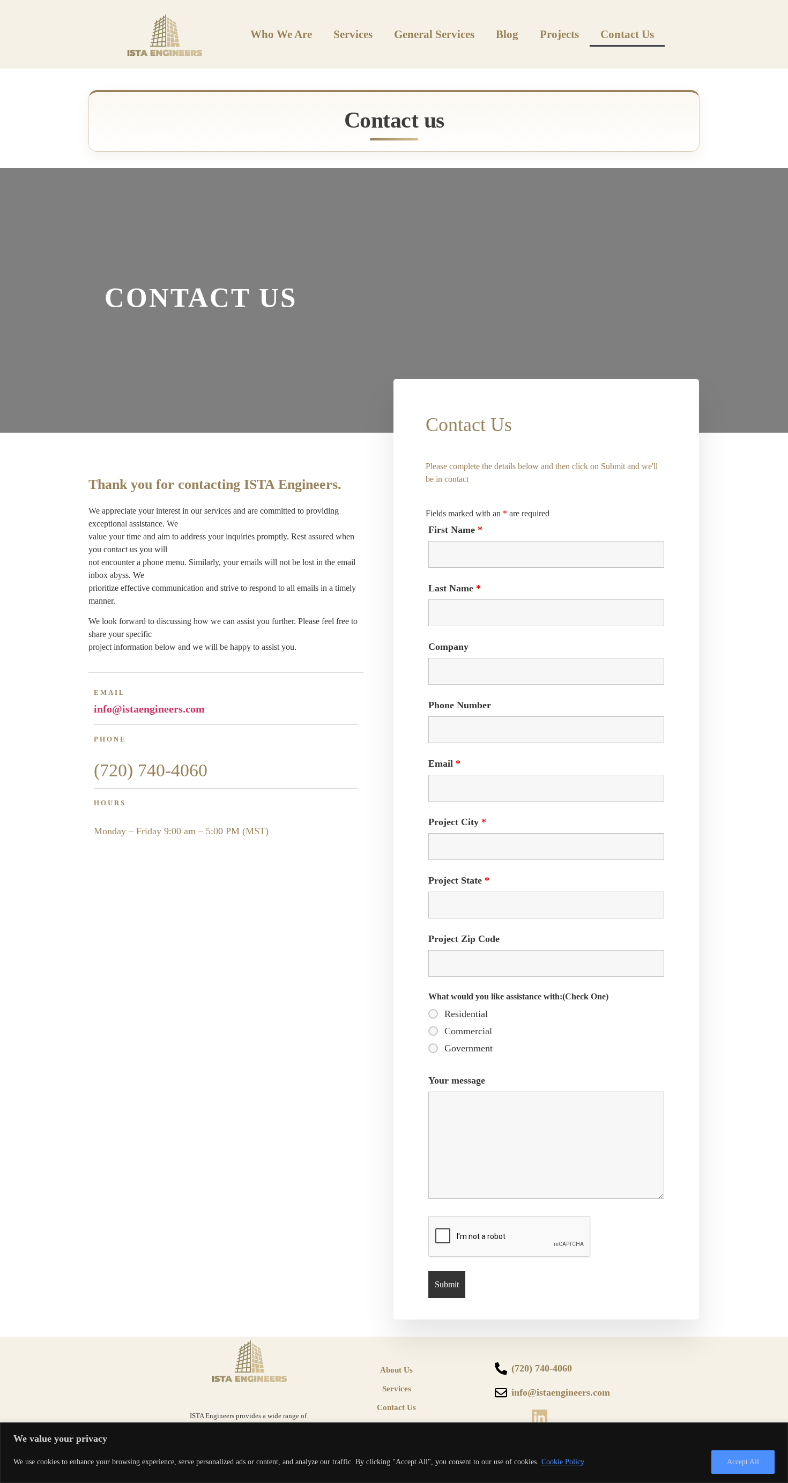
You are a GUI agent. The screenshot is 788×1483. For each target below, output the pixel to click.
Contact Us (627, 34)
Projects (559, 34)
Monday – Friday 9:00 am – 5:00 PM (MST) (181, 831)
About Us (396, 1370)
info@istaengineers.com (149, 709)
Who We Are (281, 34)
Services (353, 34)
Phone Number (459, 705)
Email (444, 763)
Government (468, 1048)
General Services (434, 34)
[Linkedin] (539, 1417)
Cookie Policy (562, 1462)
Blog (507, 34)
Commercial (468, 1031)
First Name (455, 529)
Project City (457, 822)
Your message (456, 1080)
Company (448, 646)
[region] (394, 1452)
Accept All (743, 1462)
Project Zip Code (464, 938)
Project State (458, 880)
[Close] (776, 1431)
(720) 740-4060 (150, 770)
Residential (466, 1014)
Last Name (454, 588)
